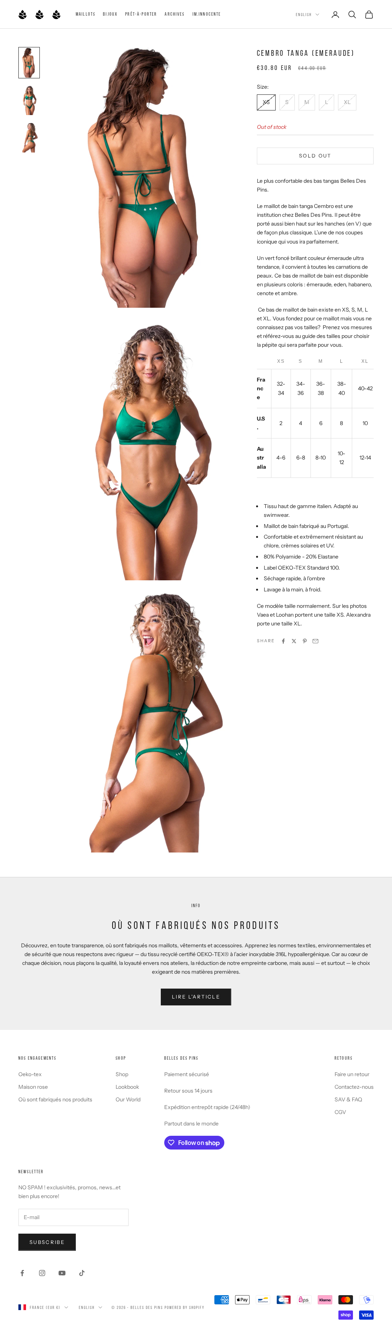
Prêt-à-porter (141, 13)
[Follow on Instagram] (42, 1273)
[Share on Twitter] (294, 641)
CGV (340, 1112)
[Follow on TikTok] (82, 1273)
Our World (128, 1099)
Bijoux (110, 13)
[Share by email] (315, 641)
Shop (122, 1074)
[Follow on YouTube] (62, 1273)
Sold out (315, 156)
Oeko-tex (30, 1074)
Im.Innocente (207, 13)
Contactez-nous (354, 1086)
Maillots (85, 13)
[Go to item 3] (29, 137)
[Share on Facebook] (283, 641)
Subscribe (47, 1242)
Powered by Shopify (184, 1307)
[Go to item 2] (29, 100)
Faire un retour (352, 1074)
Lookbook (127, 1086)
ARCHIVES (175, 13)
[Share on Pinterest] (305, 641)
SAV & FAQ (348, 1099)
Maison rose (33, 1086)
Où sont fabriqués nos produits (55, 1099)
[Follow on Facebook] (22, 1273)
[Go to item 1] (29, 62)
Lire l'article (196, 997)
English (304, 14)
